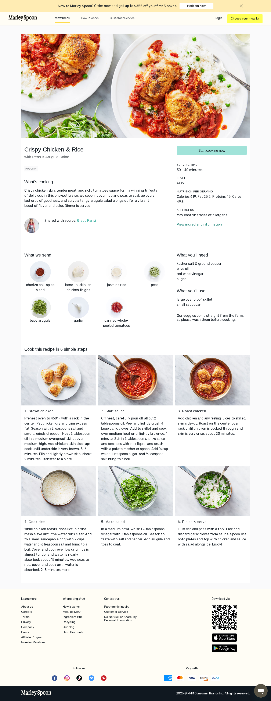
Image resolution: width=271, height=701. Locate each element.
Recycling (69, 622)
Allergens (185, 210)
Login (218, 18)
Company (27, 627)
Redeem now (196, 6)
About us (27, 606)
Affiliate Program (32, 637)
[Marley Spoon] (36, 693)
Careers (26, 611)
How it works (90, 18)
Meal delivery (71, 611)
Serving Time (187, 164)
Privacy (26, 622)
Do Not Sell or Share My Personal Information (120, 618)
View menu (62, 18)
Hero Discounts (73, 632)
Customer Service (122, 18)
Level (181, 178)
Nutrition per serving (195, 191)
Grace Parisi (86, 221)
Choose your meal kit (245, 18)
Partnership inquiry (116, 606)
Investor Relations (33, 642)
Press (25, 632)
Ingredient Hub (73, 616)
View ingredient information (199, 224)
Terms (25, 616)
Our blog (68, 627)
